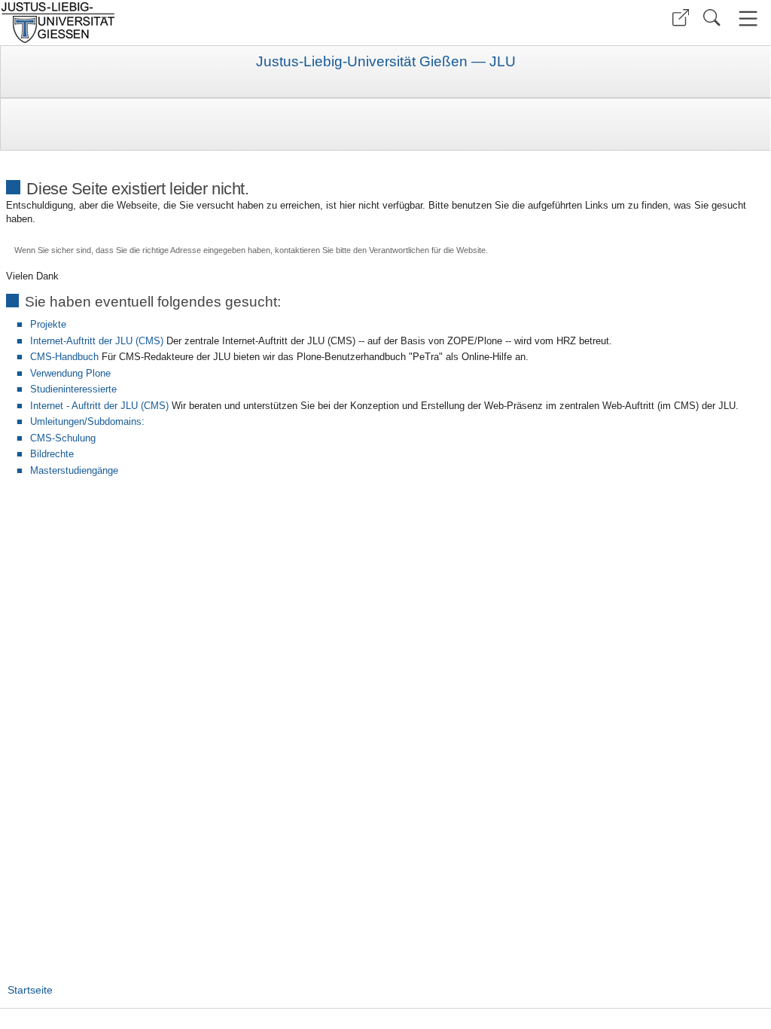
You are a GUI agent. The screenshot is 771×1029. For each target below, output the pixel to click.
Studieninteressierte (73, 389)
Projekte (48, 324)
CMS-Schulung (63, 438)
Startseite (30, 990)
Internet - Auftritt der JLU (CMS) (99, 405)
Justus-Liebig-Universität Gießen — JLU (386, 62)
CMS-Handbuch (64, 356)
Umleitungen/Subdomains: (87, 421)
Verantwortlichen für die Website (427, 250)
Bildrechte (52, 454)
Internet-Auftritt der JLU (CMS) (96, 341)
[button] (680, 17)
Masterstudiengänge (74, 470)
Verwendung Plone (70, 373)
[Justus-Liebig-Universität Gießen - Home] (191, 22)
